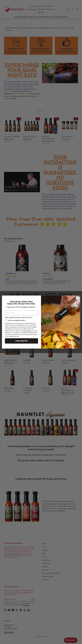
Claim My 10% (21, 341)
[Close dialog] (77, 298)
